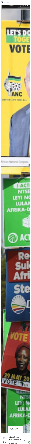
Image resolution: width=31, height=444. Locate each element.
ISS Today (11, 2)
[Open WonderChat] (29, 442)
